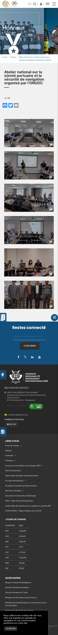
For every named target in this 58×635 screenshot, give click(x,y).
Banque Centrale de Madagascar (18, 582)
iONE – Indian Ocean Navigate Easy (19, 501)
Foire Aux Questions (13, 470)
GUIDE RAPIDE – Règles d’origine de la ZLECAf (23, 511)
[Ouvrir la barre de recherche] (35, 3)
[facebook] (18, 357)
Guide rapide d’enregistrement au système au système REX (28, 506)
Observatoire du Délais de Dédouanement (21, 476)
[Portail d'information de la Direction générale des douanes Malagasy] (14, 4)
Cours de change (12, 445)
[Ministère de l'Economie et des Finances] (6, 4)
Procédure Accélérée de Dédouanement (21, 486)
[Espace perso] (41, 3)
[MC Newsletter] (48, 3)
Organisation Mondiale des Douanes (19, 610)
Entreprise (9, 460)
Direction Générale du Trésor (16, 592)
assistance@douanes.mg (18, 415)
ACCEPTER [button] (10, 628)
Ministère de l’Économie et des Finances (21, 597)
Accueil (4, 57)
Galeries (13, 57)
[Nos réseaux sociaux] (29, 4)
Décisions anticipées (13, 491)
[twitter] (25, 357)
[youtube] (39, 357)
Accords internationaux (14, 481)
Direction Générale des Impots (17, 587)
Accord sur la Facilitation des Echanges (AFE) (23, 466)
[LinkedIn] (32, 357)
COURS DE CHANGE (15, 519)
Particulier (9, 455)
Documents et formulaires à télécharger (20, 496)
